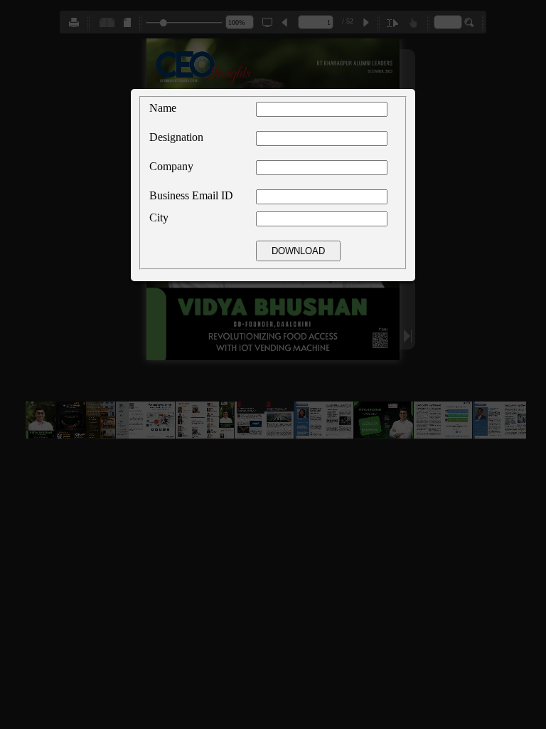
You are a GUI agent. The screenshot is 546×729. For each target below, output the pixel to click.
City (158, 217)
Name (162, 108)
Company (171, 166)
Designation (176, 137)
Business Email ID (191, 195)
